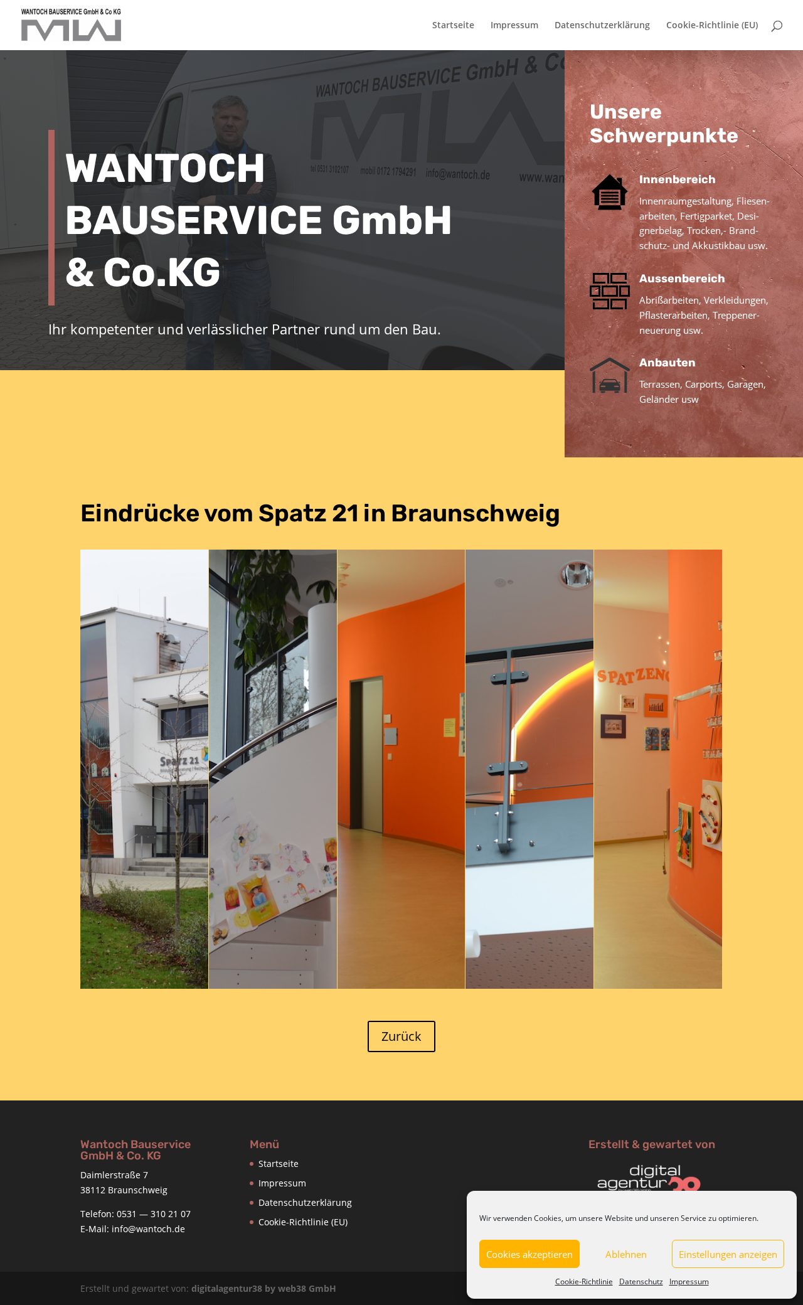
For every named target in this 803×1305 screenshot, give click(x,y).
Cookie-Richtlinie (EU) (712, 26)
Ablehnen (626, 1254)
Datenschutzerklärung (602, 26)
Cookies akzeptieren (529, 1254)
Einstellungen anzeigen (728, 1254)
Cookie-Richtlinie (584, 1281)
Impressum (689, 1281)
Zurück (401, 1036)
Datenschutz (641, 1281)
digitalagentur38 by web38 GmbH (263, 1288)
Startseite (453, 26)
